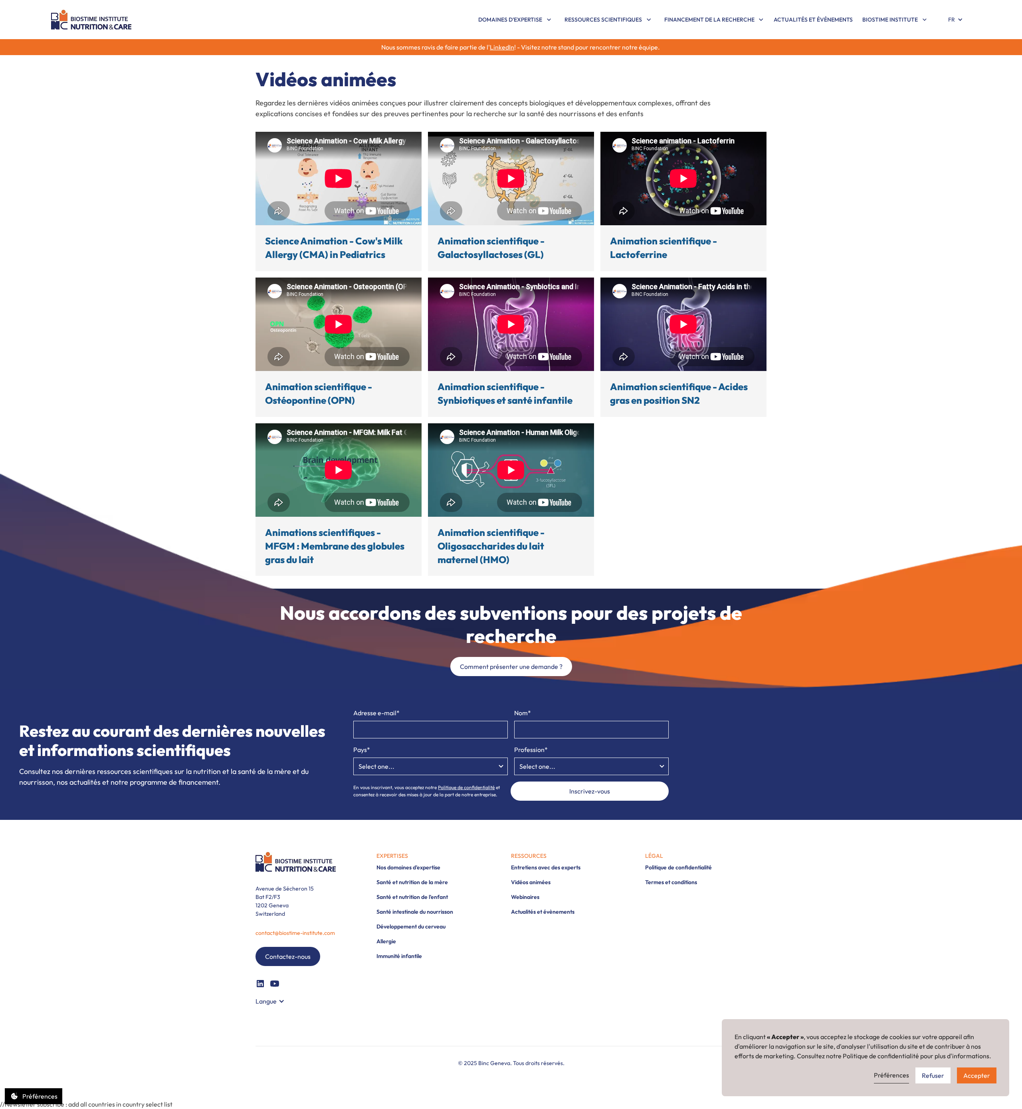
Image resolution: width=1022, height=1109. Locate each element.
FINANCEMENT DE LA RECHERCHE (709, 19)
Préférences (891, 1075)
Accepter (976, 1075)
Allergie (386, 941)
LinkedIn (502, 47)
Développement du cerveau (411, 926)
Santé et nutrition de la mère (412, 882)
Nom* (522, 713)
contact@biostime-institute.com (295, 932)
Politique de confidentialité (466, 787)
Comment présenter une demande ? (511, 667)
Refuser (933, 1075)
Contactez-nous (288, 956)
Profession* (531, 750)
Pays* (361, 750)
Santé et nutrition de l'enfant (412, 897)
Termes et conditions (671, 882)
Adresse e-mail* (376, 713)
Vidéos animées (531, 882)
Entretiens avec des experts (545, 867)
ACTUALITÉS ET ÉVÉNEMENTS (813, 19)
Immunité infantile (399, 956)
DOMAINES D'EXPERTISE (510, 19)
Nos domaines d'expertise (408, 867)
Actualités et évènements (542, 911)
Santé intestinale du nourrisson (414, 911)
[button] (515, 19)
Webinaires (525, 897)
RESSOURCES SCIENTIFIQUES (603, 19)
